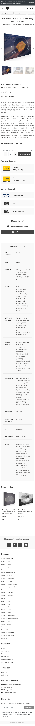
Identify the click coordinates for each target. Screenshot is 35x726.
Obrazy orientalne (6, 624)
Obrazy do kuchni (6, 612)
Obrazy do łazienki (6, 621)
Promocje (4, 638)
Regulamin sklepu (6, 654)
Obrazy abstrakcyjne (7, 13)
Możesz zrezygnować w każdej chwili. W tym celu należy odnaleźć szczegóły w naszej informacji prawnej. (17, 714)
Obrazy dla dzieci (6, 561)
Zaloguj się (4, 672)
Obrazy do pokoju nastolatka (9, 618)
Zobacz (4, 520)
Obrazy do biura (5, 607)
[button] (31, 8)
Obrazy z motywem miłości (9, 584)
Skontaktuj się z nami (7, 662)
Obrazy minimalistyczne (8, 572)
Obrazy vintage (5, 630)
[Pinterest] (20, 545)
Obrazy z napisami (6, 589)
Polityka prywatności (7, 659)
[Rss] (15, 545)
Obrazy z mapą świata (7, 578)
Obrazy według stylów (7, 632)
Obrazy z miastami (6, 581)
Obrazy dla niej (5, 604)
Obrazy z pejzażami (7, 592)
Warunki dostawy (6, 651)
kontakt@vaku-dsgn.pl (8, 692)
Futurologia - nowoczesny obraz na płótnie (25, 511)
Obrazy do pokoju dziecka (8, 615)
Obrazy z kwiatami (20, 13)
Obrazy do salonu (6, 564)
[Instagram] (26, 545)
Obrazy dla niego (6, 601)
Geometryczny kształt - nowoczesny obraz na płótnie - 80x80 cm (9, 511)
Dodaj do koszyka (24, 154)
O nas (3, 648)
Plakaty (3, 598)
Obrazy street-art (6, 627)
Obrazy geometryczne (7, 570)
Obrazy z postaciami (7, 595)
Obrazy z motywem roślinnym (9, 587)
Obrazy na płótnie (16, 24)
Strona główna (6, 24)
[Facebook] (9, 545)
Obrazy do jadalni (6, 609)
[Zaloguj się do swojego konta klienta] (27, 8)
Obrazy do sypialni (6, 567)
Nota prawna (5, 656)
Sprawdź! (31, 2)
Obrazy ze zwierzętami (7, 635)
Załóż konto (4, 675)
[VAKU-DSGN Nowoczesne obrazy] (10, 8)
